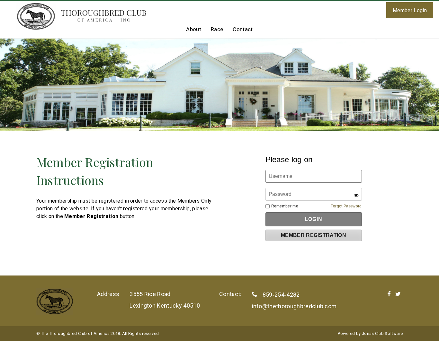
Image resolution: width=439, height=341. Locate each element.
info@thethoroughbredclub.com (294, 306)
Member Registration (313, 235)
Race (217, 29)
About (193, 29)
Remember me (285, 206)
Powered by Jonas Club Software (370, 333)
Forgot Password (346, 206)
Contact (243, 29)
